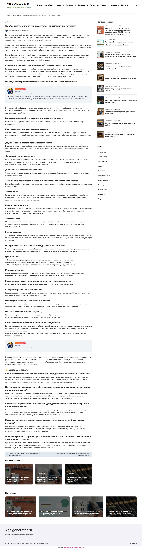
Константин (109, 25)
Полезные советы (104, 175)
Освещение (59, 5)
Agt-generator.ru (18, 530)
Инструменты (71, 5)
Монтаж (103, 5)
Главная (40, 5)
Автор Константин (13, 30)
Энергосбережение (104, 199)
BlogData (36, 543)
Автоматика (94, 5)
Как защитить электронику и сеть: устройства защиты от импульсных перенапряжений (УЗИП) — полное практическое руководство (117, 31)
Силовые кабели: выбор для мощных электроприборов (77, 479)
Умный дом (49, 5)
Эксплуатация (114, 5)
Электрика (124, 5)
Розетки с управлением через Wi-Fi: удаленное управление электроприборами (87, 513)
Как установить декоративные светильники (120, 78)
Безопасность (83, 5)
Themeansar (45, 543)
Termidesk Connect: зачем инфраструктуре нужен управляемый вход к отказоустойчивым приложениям (120, 44)
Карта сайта (133, 543)
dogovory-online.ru (78, 547)
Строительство (103, 180)
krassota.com (67, 547)
